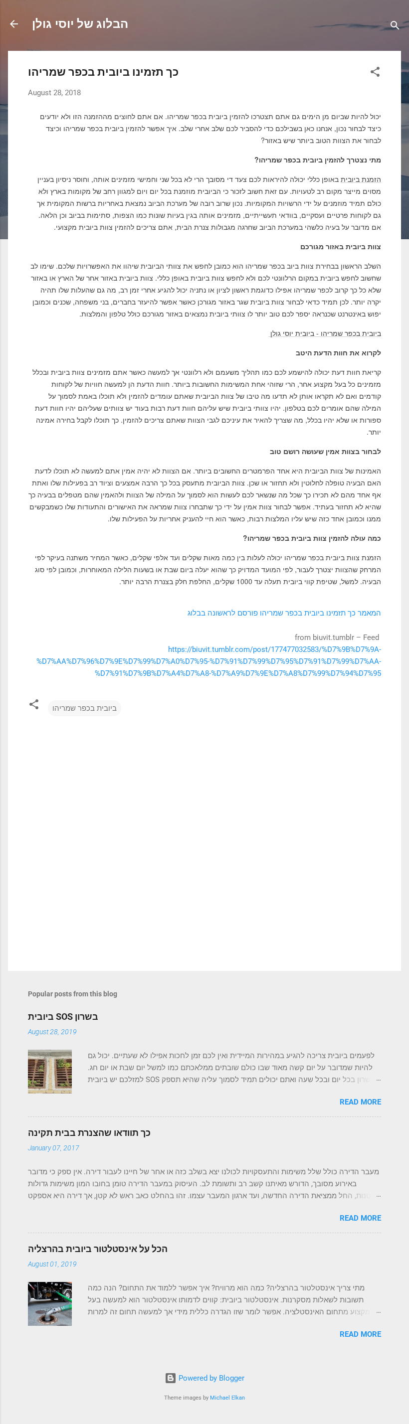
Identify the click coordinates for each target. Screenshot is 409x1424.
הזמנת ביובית (361, 179)
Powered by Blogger (210, 1378)
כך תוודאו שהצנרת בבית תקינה (89, 1132)
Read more (360, 1102)
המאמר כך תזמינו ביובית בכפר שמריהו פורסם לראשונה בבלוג (284, 613)
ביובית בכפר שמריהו (84, 708)
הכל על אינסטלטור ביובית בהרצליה (98, 1249)
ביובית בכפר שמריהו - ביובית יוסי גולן (324, 333)
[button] (375, 73)
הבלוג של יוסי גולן (80, 24)
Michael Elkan (227, 1398)
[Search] (395, 27)
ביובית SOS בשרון (63, 1016)
